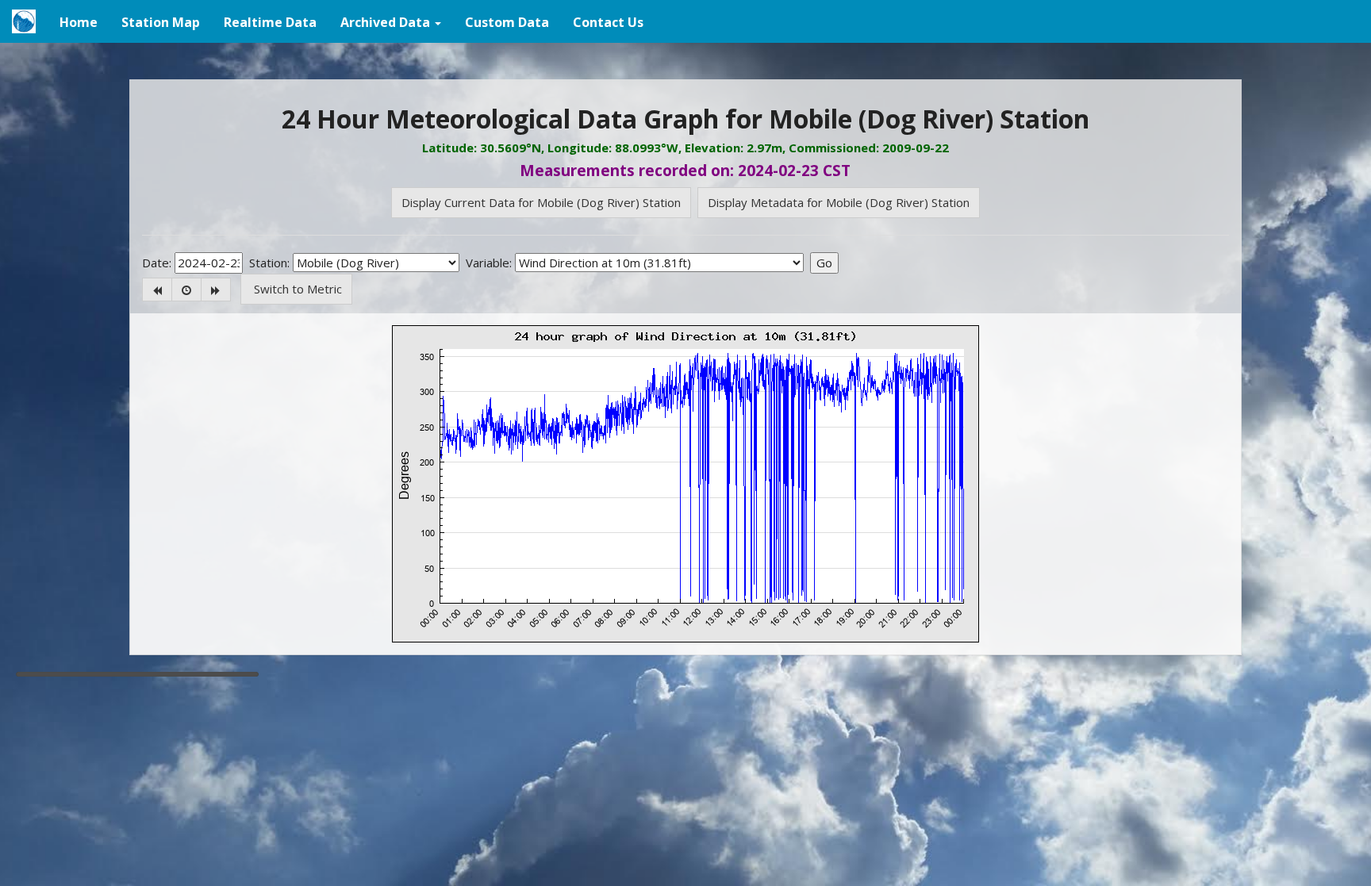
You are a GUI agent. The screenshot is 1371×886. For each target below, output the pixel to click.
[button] (390, 21)
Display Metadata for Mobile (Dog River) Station (839, 202)
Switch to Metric (296, 289)
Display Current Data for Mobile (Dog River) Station (541, 202)
